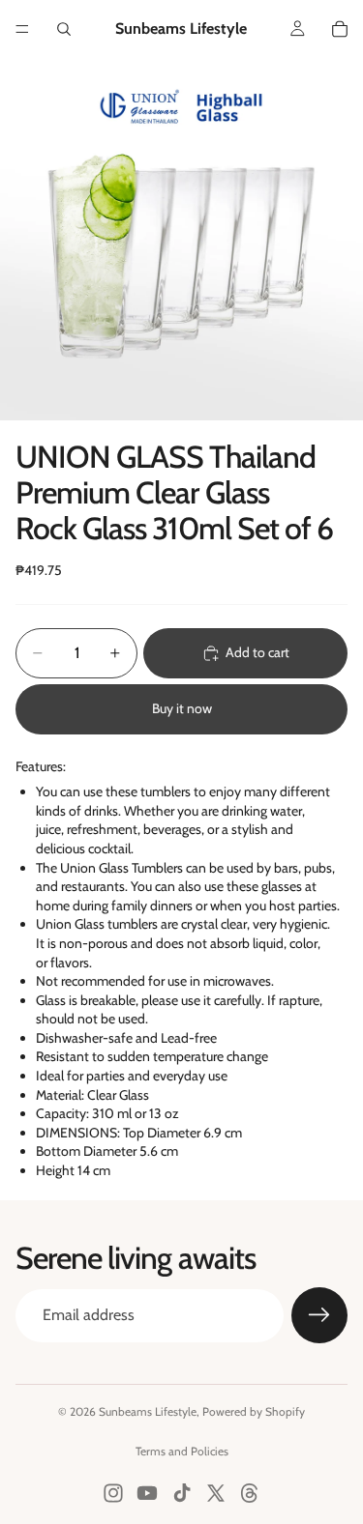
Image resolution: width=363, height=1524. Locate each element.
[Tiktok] (182, 1493)
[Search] (64, 29)
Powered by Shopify (253, 1411)
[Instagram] (113, 1493)
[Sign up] (319, 1315)
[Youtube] (147, 1493)
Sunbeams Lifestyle (148, 1411)
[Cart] (339, 29)
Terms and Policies (182, 1451)
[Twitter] (215, 1493)
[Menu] (22, 29)
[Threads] (249, 1493)
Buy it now (182, 708)
